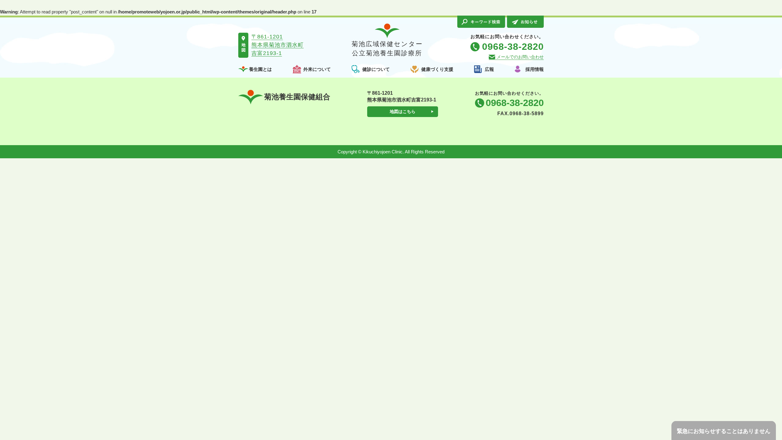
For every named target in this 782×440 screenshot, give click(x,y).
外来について (317, 69)
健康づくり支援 (437, 69)
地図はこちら (402, 111)
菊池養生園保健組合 (297, 97)
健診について (376, 69)
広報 (489, 69)
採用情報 (534, 69)
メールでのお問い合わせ (520, 56)
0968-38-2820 (515, 102)
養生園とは (260, 69)
